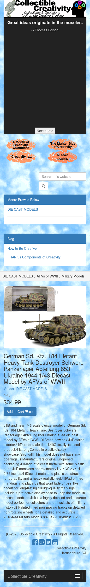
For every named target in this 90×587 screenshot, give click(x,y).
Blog (10, 238)
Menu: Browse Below (23, 199)
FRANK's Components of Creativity (33, 257)
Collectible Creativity (27, 576)
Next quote (45, 130)
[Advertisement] (45, 80)
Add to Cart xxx (20, 411)
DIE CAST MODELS (22, 209)
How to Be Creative (22, 248)
